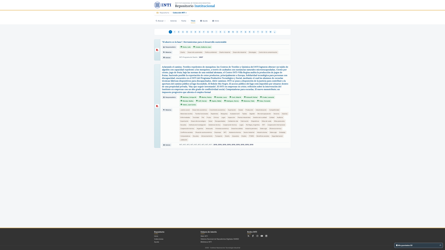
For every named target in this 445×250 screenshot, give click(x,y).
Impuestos (235, 136)
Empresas (218, 132)
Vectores (276, 114)
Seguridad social (277, 136)
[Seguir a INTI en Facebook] (253, 236)
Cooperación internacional (276, 125)
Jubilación (183, 140)
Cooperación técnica (230, 125)
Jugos (223, 117)
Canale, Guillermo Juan (203, 47)
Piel (203, 117)
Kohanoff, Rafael (251, 97)
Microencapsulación (264, 114)
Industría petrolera (251, 128)
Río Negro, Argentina (253, 125)
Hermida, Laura (221, 97)
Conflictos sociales (186, 132)
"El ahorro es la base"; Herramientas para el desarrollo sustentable (194, 42)
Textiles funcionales (201, 114)
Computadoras (185, 136)
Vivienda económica (222, 128)
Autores (173, 21)
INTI (263, 125)
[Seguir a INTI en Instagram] (257, 236)
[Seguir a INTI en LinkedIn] (266, 236)
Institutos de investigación (197, 125)
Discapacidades (220, 121)
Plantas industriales (244, 117)
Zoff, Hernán (202, 101)
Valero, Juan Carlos (189, 105)
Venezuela (209, 128)
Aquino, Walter (216, 101)
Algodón (252, 114)
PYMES (251, 136)
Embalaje (282, 132)
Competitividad (274, 110)
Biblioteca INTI (206, 242)
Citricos (216, 117)
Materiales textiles (186, 114)
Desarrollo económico (199, 110)
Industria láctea (262, 132)
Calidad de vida (233, 121)
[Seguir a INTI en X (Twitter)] (248, 236)
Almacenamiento (206, 136)
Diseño (182, 52)
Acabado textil (235, 114)
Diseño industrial (224, 52)
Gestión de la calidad (260, 117)
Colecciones (158, 239)
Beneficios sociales (263, 136)
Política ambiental (211, 52)
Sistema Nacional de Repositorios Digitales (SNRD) (220, 239)
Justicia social (185, 110)
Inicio (217, 21)
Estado (240, 110)
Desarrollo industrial (239, 52)
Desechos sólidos (237, 128)
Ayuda (205, 21)
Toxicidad (196, 117)
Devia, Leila (187, 47)
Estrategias (252, 52)
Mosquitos (224, 114)
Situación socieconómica (203, 132)
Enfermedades (185, 117)
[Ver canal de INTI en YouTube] (262, 236)
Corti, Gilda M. (236, 97)
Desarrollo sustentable (195, 52)
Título (193, 21)
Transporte (218, 136)
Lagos (241, 125)
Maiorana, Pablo (249, 101)
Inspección (231, 117)
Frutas (209, 117)
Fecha (183, 21)
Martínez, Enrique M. (190, 97)
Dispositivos (255, 121)
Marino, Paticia (206, 97)
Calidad (271, 117)
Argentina (200, 128)
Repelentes (214, 114)
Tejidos (244, 114)
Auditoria (280, 117)
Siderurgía (263, 128)
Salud (210, 121)
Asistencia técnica (214, 125)
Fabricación (244, 121)
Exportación (232, 110)
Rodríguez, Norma (232, 101)
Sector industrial (249, 132)
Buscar (161, 21)
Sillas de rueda (266, 121)
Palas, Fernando (264, 101)
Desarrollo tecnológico (198, 121)
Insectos (284, 114)
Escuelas (183, 125)
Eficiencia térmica (275, 128)
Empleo (244, 136)
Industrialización (261, 110)
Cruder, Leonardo (268, 97)
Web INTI (204, 236)
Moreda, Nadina (188, 101)
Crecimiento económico (217, 110)
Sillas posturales (279, 121)
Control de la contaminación (268, 52)
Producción (249, 110)
